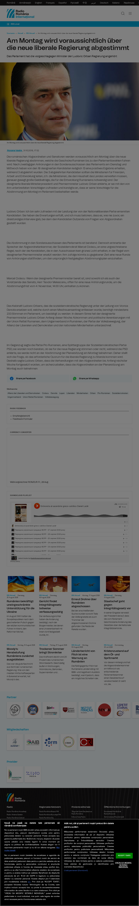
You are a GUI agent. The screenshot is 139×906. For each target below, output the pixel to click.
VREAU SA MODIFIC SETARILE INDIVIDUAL (123, 865)
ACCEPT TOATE (124, 856)
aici (29, 882)
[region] (69, 862)
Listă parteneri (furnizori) (76, 870)
